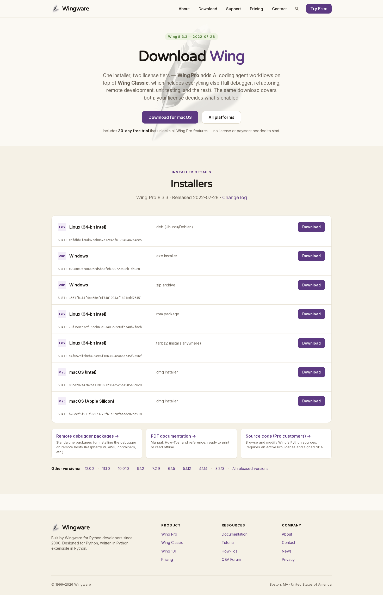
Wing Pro (169, 534)
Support (233, 8)
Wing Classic (172, 542)
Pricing (256, 8)
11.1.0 (106, 468)
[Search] (296, 8)
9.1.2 (140, 468)
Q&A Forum (231, 559)
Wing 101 (168, 551)
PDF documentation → (173, 436)
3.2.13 (219, 468)
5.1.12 (187, 468)
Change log (234, 197)
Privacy (288, 559)
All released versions (250, 468)
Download (208, 8)
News (287, 551)
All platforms (221, 117)
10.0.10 (123, 468)
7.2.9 (156, 468)
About (184, 8)
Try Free (319, 8)
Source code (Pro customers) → (278, 436)
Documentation (235, 534)
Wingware (75, 8)
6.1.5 (171, 468)
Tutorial (228, 542)
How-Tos (229, 551)
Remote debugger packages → (87, 436)
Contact (279, 8)
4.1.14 (203, 468)
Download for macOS (170, 117)
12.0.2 (89, 468)
